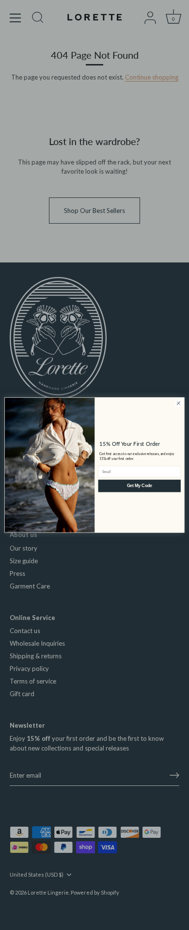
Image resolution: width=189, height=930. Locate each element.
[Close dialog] (178, 403)
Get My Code (139, 486)
